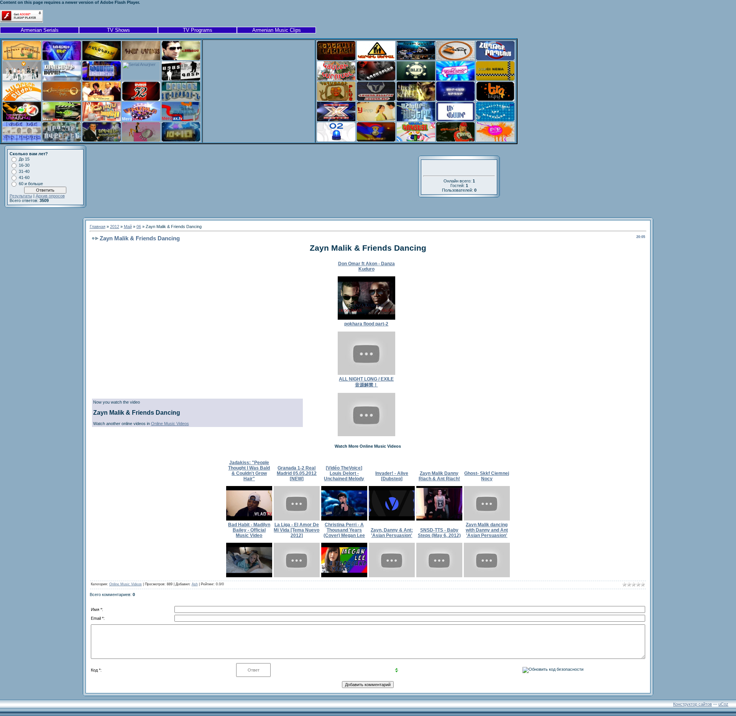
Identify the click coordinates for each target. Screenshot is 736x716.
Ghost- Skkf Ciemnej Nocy (486, 476)
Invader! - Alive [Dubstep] (391, 476)
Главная (97, 226)
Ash (195, 584)
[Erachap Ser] (62, 58)
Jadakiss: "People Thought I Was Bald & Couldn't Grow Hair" (249, 470)
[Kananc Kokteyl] (416, 140)
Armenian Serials (40, 30)
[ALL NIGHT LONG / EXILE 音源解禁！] (366, 434)
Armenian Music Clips (276, 30)
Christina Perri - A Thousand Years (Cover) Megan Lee (344, 530)
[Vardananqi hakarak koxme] (101, 99)
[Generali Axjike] (336, 58)
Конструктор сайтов (692, 704)
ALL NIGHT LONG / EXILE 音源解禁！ (366, 382)
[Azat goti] (181, 79)
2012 (114, 226)
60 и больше (31, 183)
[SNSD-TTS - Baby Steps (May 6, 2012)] (439, 575)
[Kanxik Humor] (455, 58)
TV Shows (118, 30)
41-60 (24, 177)
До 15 (24, 159)
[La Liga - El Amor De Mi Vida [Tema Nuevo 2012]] (297, 575)
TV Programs (197, 30)
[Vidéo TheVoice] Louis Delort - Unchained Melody (344, 473)
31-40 (24, 171)
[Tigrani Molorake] (22, 58)
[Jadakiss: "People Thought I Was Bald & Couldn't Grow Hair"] (249, 519)
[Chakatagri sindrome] (62, 79)
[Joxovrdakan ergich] (62, 99)
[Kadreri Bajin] (22, 99)
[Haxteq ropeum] (495, 58)
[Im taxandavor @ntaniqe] (455, 79)
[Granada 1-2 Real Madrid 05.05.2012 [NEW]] (297, 519)
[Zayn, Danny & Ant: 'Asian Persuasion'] (392, 575)
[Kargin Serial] (376, 58)
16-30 (24, 165)
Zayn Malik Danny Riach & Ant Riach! (439, 476)
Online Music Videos (170, 423)
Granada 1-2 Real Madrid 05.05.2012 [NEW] (297, 473)
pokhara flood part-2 (366, 324)
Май (128, 226)
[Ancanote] (181, 58)
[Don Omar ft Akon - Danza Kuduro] (366, 318)
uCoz (723, 704)
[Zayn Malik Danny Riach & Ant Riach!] (439, 519)
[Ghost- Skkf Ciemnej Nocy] (487, 519)
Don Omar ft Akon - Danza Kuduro (366, 266)
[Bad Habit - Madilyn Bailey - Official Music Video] (249, 575)
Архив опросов (50, 196)
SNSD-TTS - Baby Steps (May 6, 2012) (439, 532)
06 (138, 226)
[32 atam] (141, 99)
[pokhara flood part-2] (366, 373)
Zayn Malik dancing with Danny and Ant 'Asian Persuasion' (487, 530)
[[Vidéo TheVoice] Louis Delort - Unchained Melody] (344, 519)
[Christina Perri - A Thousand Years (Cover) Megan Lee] (344, 575)
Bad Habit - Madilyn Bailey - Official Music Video (249, 530)
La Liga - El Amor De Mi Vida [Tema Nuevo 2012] (296, 530)
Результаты (21, 196)
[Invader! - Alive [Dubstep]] (392, 519)
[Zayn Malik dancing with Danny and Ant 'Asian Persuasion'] (487, 575)
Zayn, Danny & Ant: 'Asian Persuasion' (392, 532)
